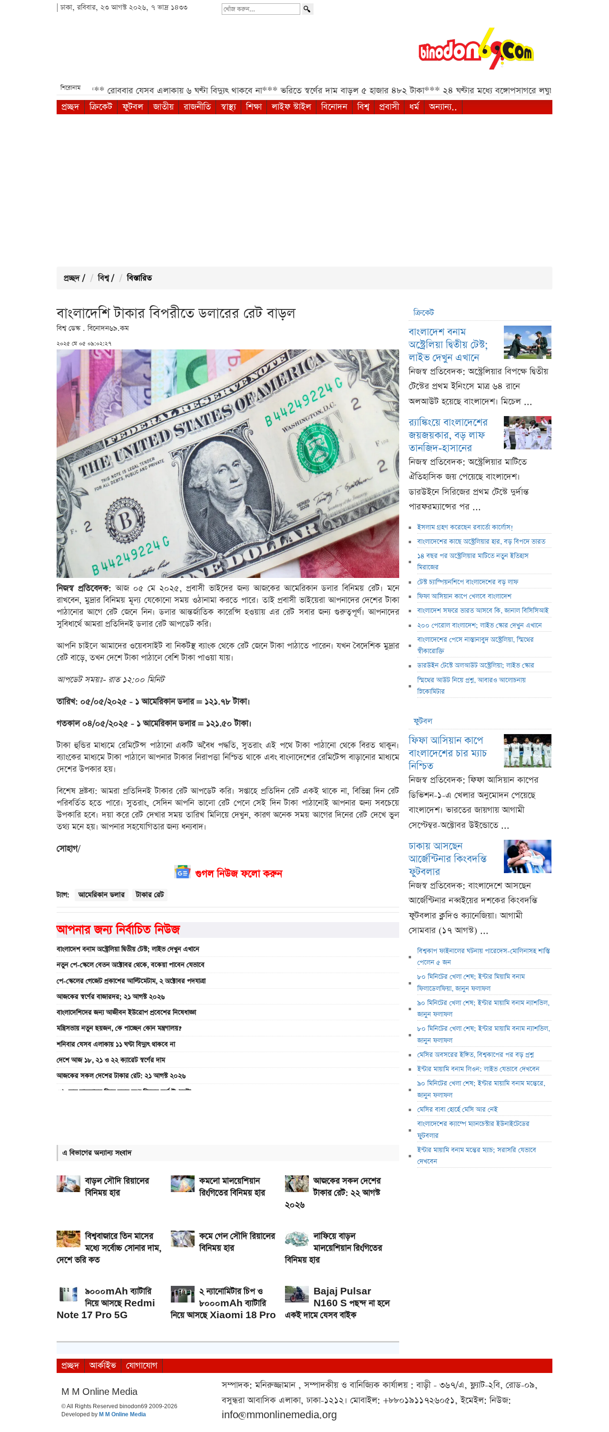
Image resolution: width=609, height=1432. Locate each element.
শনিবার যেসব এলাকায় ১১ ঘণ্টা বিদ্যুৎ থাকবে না (116, 1044)
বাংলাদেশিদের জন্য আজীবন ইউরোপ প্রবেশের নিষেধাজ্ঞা (126, 1012)
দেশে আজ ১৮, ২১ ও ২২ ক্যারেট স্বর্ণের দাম (111, 1060)
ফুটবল (132, 107)
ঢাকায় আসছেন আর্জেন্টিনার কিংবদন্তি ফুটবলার (448, 859)
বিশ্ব (363, 107)
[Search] (308, 9)
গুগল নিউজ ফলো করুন (239, 874)
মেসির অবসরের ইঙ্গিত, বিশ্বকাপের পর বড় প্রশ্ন (475, 1055)
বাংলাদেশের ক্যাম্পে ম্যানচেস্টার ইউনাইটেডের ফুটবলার (473, 1129)
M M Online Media (122, 1415)
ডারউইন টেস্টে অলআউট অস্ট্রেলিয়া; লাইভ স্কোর (475, 665)
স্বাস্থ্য (228, 107)
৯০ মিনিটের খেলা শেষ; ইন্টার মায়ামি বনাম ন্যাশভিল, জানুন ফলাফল (483, 1008)
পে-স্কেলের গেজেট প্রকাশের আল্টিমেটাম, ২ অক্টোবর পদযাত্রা (131, 981)
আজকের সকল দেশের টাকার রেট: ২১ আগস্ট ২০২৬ (121, 1076)
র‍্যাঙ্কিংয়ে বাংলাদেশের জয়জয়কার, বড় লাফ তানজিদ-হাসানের (448, 435)
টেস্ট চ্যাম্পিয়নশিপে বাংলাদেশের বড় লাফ (467, 582)
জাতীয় (163, 107)
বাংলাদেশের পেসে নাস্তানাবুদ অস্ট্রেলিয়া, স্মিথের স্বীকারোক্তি (475, 645)
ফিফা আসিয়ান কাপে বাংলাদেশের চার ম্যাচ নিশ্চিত (448, 753)
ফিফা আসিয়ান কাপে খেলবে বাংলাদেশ (464, 596)
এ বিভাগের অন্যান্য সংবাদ (97, 1153)
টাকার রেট (150, 895)
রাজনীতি (197, 107)
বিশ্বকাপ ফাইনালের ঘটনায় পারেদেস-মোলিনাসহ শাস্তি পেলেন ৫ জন (483, 956)
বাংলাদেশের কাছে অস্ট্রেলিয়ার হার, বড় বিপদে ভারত (481, 542)
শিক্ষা (254, 107)
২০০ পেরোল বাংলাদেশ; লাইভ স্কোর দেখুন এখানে (479, 625)
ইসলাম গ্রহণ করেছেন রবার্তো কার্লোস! (465, 527)
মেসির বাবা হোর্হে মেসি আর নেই (457, 1109)
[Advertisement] (304, 190)
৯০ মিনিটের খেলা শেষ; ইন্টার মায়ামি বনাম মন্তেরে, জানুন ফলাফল (481, 1089)
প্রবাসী (389, 107)
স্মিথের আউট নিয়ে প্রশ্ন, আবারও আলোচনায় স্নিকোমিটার (471, 686)
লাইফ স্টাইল (291, 107)
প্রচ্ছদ (70, 107)
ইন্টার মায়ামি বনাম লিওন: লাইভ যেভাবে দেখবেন (478, 1069)
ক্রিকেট (100, 107)
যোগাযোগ (141, 1366)
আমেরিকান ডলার (102, 895)
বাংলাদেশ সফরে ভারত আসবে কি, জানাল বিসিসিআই (483, 611)
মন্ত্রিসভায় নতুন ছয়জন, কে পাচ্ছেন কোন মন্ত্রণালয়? (119, 1028)
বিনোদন (334, 107)
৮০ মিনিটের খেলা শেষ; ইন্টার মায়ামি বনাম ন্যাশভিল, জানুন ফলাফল (483, 1034)
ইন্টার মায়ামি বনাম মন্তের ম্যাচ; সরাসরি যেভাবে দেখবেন (476, 1155)
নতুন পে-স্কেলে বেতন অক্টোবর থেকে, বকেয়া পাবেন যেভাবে (131, 965)
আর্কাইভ (102, 1366)
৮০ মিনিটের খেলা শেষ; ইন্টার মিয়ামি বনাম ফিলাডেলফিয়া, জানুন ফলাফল (471, 982)
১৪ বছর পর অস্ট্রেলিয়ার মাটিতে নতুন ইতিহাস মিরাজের (473, 561)
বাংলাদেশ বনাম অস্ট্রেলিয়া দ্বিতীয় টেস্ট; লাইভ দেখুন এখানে (128, 949)
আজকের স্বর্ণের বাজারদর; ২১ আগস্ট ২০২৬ (111, 997)
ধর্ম (414, 107)
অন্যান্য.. (443, 107)
